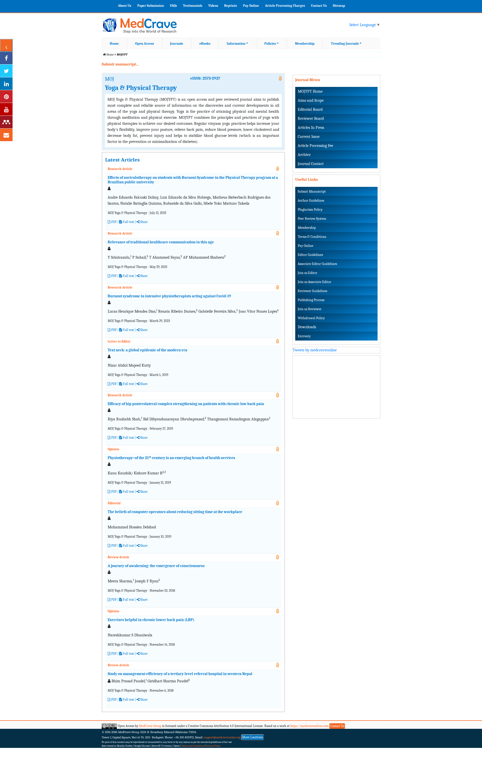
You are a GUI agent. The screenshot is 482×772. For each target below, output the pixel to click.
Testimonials (192, 6)
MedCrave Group (150, 726)
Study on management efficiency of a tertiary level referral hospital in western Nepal (180, 674)
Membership (305, 43)
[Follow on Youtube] (6, 109)
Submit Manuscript (312, 191)
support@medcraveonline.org (222, 737)
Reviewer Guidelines (312, 291)
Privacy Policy (213, 745)
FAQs (173, 6)
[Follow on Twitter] (6, 71)
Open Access (144, 43)
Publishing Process (311, 300)
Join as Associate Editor (314, 282)
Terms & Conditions (312, 237)
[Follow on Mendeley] (6, 122)
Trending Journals (345, 43)
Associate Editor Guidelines (317, 264)
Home (114, 43)
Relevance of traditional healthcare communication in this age (161, 242)
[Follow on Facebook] (6, 58)
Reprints (230, 6)
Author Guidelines (311, 200)
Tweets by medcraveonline (315, 350)
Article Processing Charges (285, 6)
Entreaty (304, 336)
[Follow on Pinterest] (6, 96)
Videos (213, 6)
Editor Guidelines (310, 255)
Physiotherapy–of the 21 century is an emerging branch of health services (172, 458)
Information (236, 43)
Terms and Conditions (193, 745)
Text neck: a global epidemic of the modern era (147, 350)
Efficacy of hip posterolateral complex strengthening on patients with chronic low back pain (186, 404)
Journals (176, 43)
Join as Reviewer (310, 309)
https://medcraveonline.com (309, 726)
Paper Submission (150, 6)
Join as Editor (307, 273)
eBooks (204, 43)
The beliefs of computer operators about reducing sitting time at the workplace (175, 512)
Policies (270, 43)
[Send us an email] (6, 135)
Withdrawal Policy (311, 318)
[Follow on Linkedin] (6, 83)
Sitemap (339, 6)
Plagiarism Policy (310, 209)
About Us (124, 6)
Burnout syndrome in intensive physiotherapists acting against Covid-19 (169, 296)
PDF (113, 222)
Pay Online (251, 6)
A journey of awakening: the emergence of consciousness (156, 566)
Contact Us (319, 6)
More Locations (252, 737)
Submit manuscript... (120, 64)
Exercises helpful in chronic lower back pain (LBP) (151, 620)
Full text (128, 384)
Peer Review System (312, 218)
